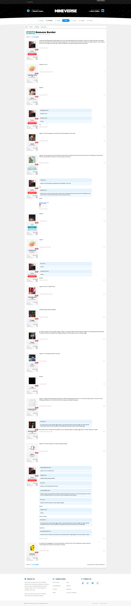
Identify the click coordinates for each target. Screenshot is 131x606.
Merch (91, 20)
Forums (50, 20)
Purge (32, 342)
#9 (104, 247)
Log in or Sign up (100, 0)
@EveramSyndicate (44, 202)
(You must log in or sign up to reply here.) (96, 564)
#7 (104, 208)
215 (37, 559)
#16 (104, 406)
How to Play (56, 582)
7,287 (37, 58)
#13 (104, 339)
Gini (32, 364)
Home (42, 20)
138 (37, 460)
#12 (104, 317)
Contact (55, 589)
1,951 (37, 103)
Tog (32, 387)
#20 (104, 550)
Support (68, 585)
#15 (104, 384)
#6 (104, 162)
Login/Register (57, 585)
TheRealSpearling (32, 298)
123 (37, 325)
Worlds (83, 20)
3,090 (36, 233)
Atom (32, 98)
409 (37, 149)
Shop (58, 20)
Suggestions (34, 34)
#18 (104, 451)
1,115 (37, 256)
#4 (104, 126)
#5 (104, 140)
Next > (37, 36)
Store (67, 582)
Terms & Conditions (71, 592)
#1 (104, 47)
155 (37, 370)
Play (66, 20)
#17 (104, 431)
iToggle (32, 320)
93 (37, 414)
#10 (104, 280)
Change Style (95, 603)
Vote (75, 20)
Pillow (32, 454)
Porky (43, 34)
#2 (104, 71)
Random (41, 162)
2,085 (36, 347)
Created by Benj (102, 603)
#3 (104, 94)
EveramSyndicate (32, 432)
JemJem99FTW (32, 409)
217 (37, 81)
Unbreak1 (32, 553)
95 (37, 392)
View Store (30, 2)
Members (68, 589)
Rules (54, 592)
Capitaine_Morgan (32, 76)
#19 (104, 538)
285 (37, 437)
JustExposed (32, 250)
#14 (104, 361)
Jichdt (32, 144)
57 (37, 303)
